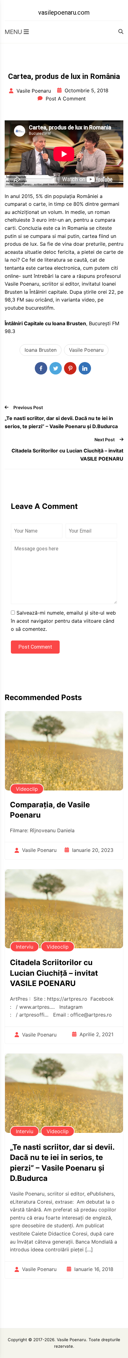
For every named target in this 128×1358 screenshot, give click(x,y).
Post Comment (35, 647)
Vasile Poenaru (86, 350)
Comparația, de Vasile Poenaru (50, 810)
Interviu (24, 947)
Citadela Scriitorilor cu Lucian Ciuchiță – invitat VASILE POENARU (67, 454)
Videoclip (27, 789)
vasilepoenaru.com (64, 12)
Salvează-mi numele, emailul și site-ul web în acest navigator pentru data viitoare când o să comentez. (63, 621)
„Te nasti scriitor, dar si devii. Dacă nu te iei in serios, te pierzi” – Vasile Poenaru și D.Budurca (61, 422)
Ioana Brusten (41, 350)
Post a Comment (66, 98)
